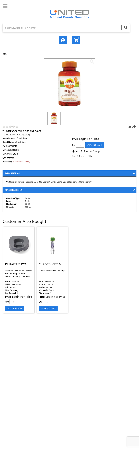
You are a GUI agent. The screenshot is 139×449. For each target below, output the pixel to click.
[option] (54, 118)
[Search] (125, 27)
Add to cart (14, 308)
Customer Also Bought (24, 221)
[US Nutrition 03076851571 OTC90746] (92, 61)
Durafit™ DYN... (17, 264)
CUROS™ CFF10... (51, 264)
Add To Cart (94, 144)
